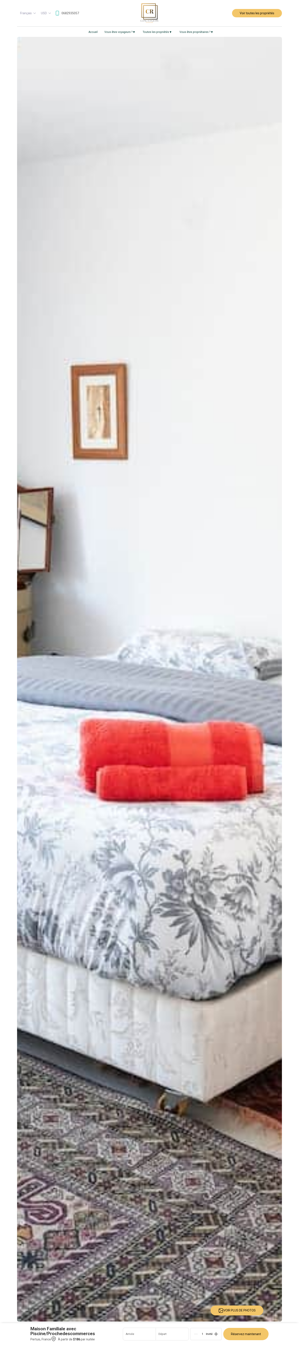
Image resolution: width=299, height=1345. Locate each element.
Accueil (93, 32)
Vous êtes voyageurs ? (119, 32)
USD (44, 13)
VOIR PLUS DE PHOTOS (239, 1310)
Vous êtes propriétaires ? (196, 32)
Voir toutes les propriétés (257, 13)
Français (26, 13)
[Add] (216, 1334)
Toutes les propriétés (157, 32)
